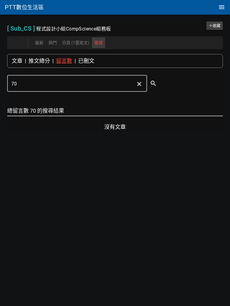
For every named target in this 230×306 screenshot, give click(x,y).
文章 (17, 61)
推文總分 (39, 61)
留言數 (64, 61)
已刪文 (86, 61)
